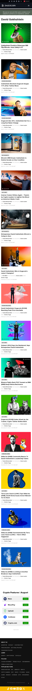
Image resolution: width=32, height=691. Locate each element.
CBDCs (16, 672)
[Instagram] (18, 1)
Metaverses (25, 674)
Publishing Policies (6, 650)
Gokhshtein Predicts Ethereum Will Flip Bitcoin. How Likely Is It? (14, 46)
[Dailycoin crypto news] (9, 6)
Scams (3, 674)
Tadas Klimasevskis (7, 49)
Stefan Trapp (7, 51)
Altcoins (4, 192)
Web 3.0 (23, 669)
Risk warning (26, 661)
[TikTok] (9, 1)
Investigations (5, 669)
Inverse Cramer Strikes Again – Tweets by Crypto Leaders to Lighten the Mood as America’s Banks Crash (15, 197)
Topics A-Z (18, 655)
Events (3, 655)
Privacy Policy (17, 661)
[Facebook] (11, 1)
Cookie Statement (6, 661)
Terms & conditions (7, 664)
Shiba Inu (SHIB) (6, 453)
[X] (21, 1)
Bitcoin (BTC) (5, 155)
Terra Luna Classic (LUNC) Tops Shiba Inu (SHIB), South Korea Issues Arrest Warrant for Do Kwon (16, 496)
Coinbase (14, 674)
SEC (12, 669)
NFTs (19, 674)
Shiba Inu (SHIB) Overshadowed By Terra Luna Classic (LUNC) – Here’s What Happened (15, 535)
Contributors (19, 645)
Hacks (27, 672)
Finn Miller (5, 275)
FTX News (22, 672)
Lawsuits (16, 669)
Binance (8, 674)
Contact (10, 645)
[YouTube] (14, 1)
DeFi (12, 672)
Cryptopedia (10, 655)
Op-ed (3, 677)
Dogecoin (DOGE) (6, 81)
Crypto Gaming (5, 672)
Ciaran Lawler (23, 49)
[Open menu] (28, 5)
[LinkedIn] (16, 1)
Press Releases (5, 647)
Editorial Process (16, 647)
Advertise (4, 645)
